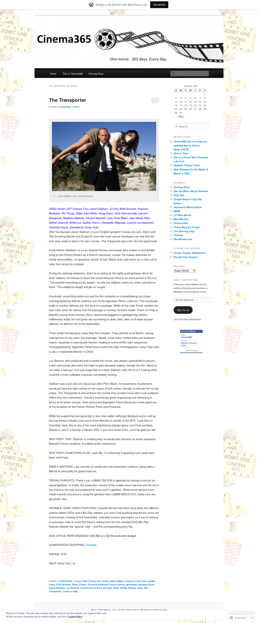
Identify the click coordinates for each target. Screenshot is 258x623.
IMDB (177, 211)
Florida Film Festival (186, 257)
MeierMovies (181, 219)
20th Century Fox (92, 581)
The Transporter (67, 99)
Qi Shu (123, 588)
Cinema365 (186, 337)
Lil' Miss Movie (182, 215)
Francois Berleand (98, 584)
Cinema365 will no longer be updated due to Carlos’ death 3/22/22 (190, 145)
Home (53, 73)
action (105, 581)
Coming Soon (96, 73)
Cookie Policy (75, 616)
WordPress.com (183, 239)
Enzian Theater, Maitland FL (190, 253)
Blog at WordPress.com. (104, 610)
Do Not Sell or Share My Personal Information (142, 610)
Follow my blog (191, 350)
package (107, 588)
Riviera (132, 588)
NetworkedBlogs (188, 331)
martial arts (86, 588)
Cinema (193, 343)
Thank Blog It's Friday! (187, 227)
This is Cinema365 (72, 73)
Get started (159, 4)
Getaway (91, 545)
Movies (184, 343)
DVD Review (66, 581)
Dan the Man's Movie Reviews (191, 191)
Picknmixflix (181, 223)
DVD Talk (179, 195)
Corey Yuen (140, 581)
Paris (116, 588)
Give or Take (181, 153)
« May (180, 116)
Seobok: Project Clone (187, 165)
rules (140, 588)
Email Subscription (186, 280)
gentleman (131, 584)
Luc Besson (72, 588)
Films (75, 584)
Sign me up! (183, 310)
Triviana (178, 235)
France (83, 584)
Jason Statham (57, 588)
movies (98, 588)
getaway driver (146, 584)
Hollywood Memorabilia (187, 207)
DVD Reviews (63, 584)
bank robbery (117, 581)
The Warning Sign (184, 231)
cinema (129, 581)
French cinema (117, 584)
